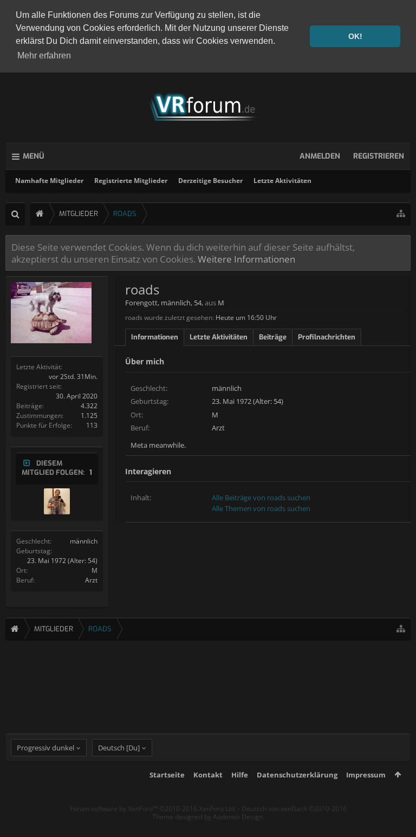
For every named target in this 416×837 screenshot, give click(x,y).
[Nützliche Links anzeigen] (401, 213)
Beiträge (273, 337)
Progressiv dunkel (45, 748)
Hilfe (239, 775)
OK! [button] (355, 36)
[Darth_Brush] (57, 501)
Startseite (167, 775)
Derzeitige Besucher (210, 180)
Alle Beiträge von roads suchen (261, 497)
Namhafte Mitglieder (49, 180)
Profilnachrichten (326, 337)
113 (92, 425)
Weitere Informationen (246, 258)
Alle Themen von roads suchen (261, 508)
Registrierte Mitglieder (130, 180)
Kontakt (208, 775)
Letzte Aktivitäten (282, 180)
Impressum (366, 775)
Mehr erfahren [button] (44, 55)
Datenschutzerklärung (297, 775)
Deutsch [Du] (119, 748)
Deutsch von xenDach (294, 808)
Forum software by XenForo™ (153, 808)
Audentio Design (238, 816)
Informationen (154, 337)
